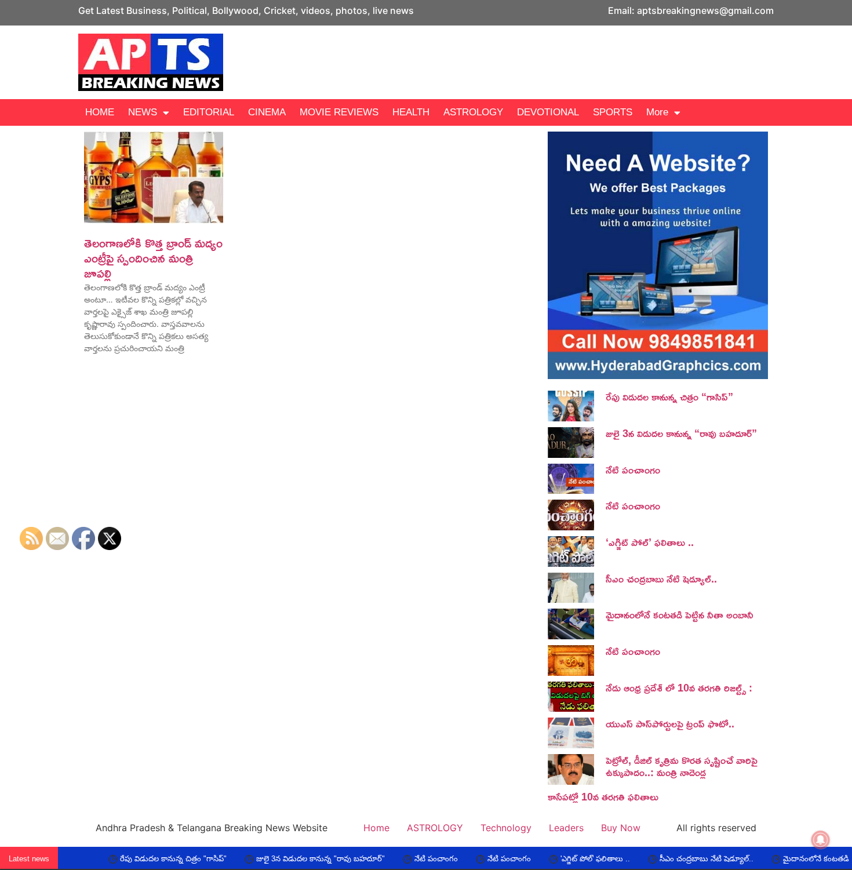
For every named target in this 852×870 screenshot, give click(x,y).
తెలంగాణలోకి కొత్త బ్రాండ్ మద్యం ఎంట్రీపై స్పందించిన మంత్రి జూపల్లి (153, 258)
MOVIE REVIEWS (339, 112)
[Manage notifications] (820, 840)
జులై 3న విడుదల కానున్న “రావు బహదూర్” (681, 433)
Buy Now (620, 827)
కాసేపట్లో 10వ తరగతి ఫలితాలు (603, 796)
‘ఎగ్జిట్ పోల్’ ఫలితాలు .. (650, 542)
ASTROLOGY (473, 112)
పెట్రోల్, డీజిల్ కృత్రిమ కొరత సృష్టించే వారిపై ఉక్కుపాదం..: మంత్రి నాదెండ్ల (682, 766)
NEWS (142, 112)
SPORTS (612, 112)
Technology (505, 827)
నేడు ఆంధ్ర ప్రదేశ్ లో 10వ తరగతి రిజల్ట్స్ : (679, 687)
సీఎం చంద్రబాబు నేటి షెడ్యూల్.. (661, 578)
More (657, 112)
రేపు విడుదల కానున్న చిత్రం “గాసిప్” (669, 396)
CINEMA (267, 112)
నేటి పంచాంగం (633, 469)
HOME (99, 112)
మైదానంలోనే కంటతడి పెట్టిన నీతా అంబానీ (679, 614)
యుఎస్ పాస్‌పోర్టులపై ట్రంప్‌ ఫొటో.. (670, 723)
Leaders (566, 827)
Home (376, 827)
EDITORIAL (208, 112)
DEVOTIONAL (548, 112)
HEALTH (410, 112)
